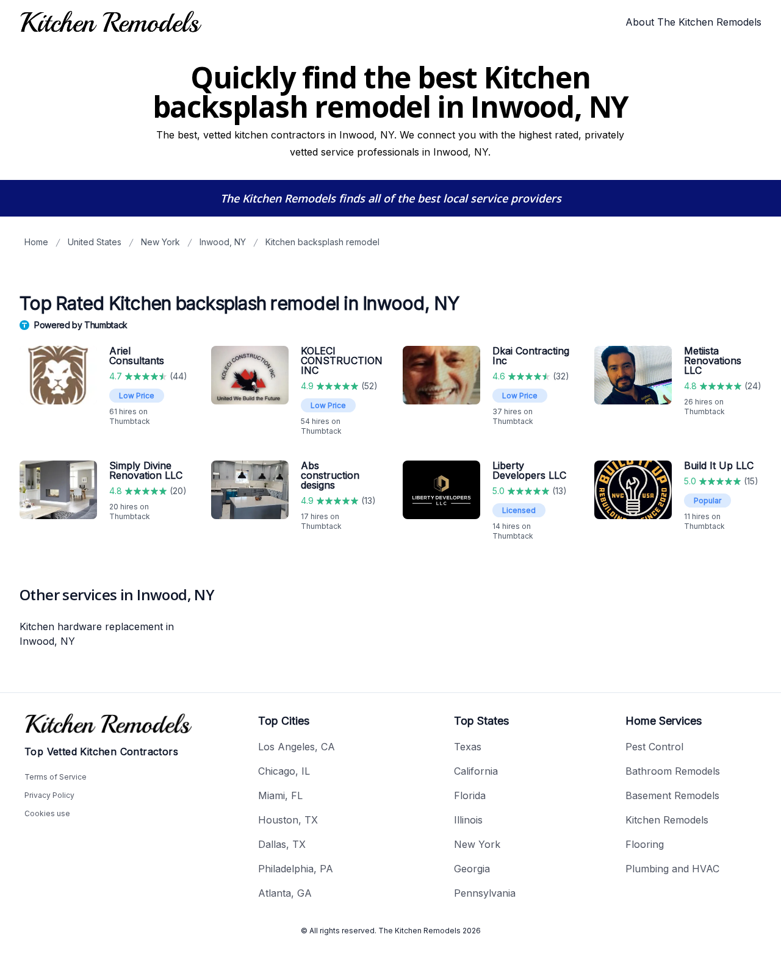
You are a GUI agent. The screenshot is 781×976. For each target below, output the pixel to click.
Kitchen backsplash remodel (322, 242)
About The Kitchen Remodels (693, 22)
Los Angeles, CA (296, 747)
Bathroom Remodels (672, 771)
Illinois (468, 820)
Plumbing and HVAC (672, 869)
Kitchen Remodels (666, 820)
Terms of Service (55, 776)
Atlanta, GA (285, 893)
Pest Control (654, 747)
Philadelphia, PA (295, 869)
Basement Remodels (672, 795)
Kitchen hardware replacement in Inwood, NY (97, 633)
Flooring (644, 844)
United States (94, 242)
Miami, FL (280, 795)
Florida (470, 795)
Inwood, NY (223, 242)
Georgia (472, 869)
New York (160, 242)
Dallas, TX (282, 844)
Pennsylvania (485, 893)
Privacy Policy (49, 795)
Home (36, 242)
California (476, 771)
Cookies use (47, 813)
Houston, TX (288, 820)
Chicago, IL (284, 771)
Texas (467, 747)
